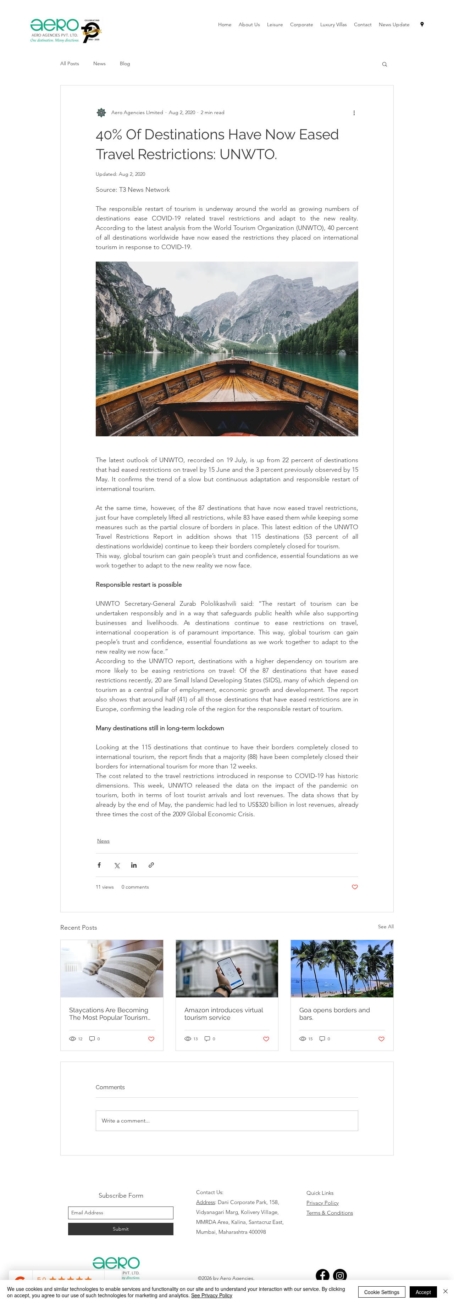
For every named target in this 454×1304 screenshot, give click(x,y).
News (99, 63)
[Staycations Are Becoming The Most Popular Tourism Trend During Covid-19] (112, 968)
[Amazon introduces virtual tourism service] (227, 968)
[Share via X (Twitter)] (116, 865)
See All (386, 926)
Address (205, 1202)
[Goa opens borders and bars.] (342, 968)
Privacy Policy (322, 1202)
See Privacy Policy (211, 1295)
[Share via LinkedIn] (134, 865)
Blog (125, 63)
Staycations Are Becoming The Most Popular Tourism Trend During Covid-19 (108, 1013)
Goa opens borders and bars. (334, 1013)
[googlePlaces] (422, 24)
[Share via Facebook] (99, 865)
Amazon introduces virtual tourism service (223, 1013)
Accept (423, 1291)
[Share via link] (151, 865)
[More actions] (354, 112)
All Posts (69, 63)
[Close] (445, 1292)
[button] (384, 64)
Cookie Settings (381, 1291)
